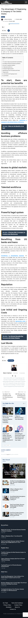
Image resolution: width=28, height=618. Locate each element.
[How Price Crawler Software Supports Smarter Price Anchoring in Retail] (6, 514)
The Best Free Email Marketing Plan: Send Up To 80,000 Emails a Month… (17, 482)
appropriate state (20, 321)
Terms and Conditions (17, 603)
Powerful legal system (8, 68)
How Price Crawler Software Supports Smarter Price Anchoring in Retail (17, 514)
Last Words (5, 75)
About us (17, 607)
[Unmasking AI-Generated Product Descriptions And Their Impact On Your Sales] (20, 428)
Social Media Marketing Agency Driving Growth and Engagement (17, 498)
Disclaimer (8, 607)
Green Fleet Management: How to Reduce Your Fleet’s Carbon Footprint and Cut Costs (12, 577)
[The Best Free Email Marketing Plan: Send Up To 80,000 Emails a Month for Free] (6, 482)
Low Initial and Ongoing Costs (10, 73)
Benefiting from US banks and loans (11, 70)
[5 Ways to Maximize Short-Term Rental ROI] (20, 411)
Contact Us (13, 609)
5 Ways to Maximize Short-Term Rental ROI (16, 489)
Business (3, 16)
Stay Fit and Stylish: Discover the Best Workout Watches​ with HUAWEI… (17, 506)
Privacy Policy (7, 605)
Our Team (5, 603)
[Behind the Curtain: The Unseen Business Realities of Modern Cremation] (8, 411)
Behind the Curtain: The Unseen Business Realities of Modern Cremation (14, 474)
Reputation (5, 72)
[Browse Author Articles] (14, 368)
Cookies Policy (18, 605)
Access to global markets (9, 65)
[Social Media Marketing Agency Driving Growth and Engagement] (6, 498)
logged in (8, 454)
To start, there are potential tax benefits (12, 61)
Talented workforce (7, 67)
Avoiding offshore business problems (11, 63)
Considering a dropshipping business (12, 255)
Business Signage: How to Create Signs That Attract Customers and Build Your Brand (14, 583)
